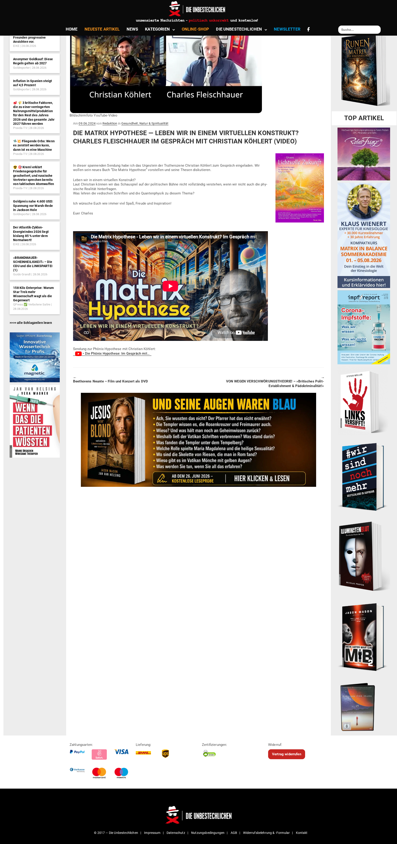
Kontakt (302, 833)
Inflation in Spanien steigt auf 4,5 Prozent (32, 83)
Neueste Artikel (102, 29)
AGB (234, 833)
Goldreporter (21, 67)
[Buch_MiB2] (363, 637)
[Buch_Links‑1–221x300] (362, 401)
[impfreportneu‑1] (363, 327)
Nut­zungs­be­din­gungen (207, 833)
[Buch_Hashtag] (363, 476)
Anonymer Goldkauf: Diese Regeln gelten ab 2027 (33, 61)
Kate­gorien (157, 29)
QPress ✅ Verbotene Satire (31, 304)
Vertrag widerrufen (286, 754)
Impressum (152, 833)
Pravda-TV (20, 128)
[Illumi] (363, 557)
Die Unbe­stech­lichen (239, 29)
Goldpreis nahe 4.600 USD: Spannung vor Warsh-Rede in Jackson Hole (33, 205)
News (132, 29)
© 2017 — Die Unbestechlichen (116, 833)
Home (72, 29)
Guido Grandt (22, 274)
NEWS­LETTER (287, 29)
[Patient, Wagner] (35, 421)
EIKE (16, 46)
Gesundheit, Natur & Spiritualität (144, 123)
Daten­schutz (176, 833)
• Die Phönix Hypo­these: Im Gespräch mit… (116, 353)
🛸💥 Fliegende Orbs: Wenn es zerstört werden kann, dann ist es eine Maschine (34, 145)
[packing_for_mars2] (363, 706)
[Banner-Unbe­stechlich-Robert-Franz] (363, 154)
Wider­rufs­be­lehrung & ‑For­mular (266, 833)
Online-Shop (195, 29)
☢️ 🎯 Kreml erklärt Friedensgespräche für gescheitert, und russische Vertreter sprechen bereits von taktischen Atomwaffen (33, 175)
